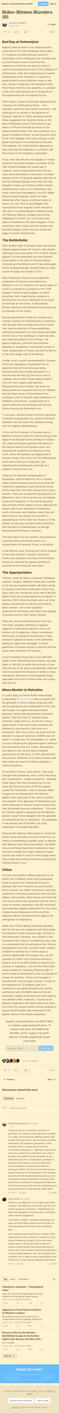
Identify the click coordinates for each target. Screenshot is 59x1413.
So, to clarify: (8, 1342)
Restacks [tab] (20, 1098)
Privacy (34, 1391)
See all (7, 1356)
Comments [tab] (9, 1098)
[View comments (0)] (18, 1326)
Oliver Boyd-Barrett (18, 23)
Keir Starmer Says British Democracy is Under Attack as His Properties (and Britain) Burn (22, 1318)
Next (50, 1079)
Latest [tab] (12, 1279)
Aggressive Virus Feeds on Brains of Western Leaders (21, 1311)
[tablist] (14, 1098)
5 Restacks (34, 1061)
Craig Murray (25, 699)
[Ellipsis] (55, 1123)
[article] (29, 1295)
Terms (41, 1391)
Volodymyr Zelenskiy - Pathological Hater (22, 1288)
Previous (11, 1079)
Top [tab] (5, 1279)
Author (11, 1127)
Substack (16, 1407)
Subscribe (43, 4)
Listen (53, 24)
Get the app (43, 1400)
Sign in (53, 4)
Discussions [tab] (23, 1279)
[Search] (54, 1279)
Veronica (12, 1198)
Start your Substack (22, 1400)
